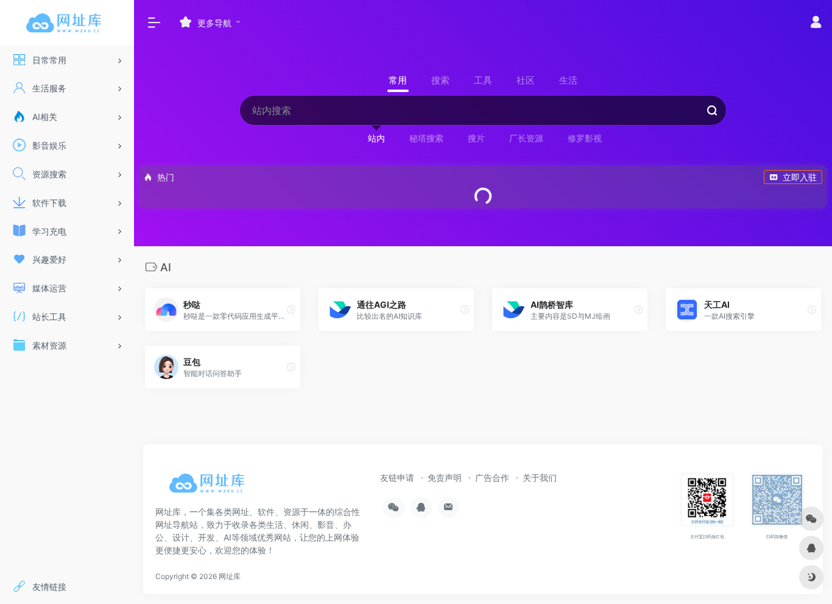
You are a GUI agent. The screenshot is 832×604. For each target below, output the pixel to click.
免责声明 (445, 477)
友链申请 (397, 477)
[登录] (815, 23)
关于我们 (540, 477)
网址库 (230, 576)
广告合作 (492, 477)
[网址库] (210, 487)
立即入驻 (800, 177)
